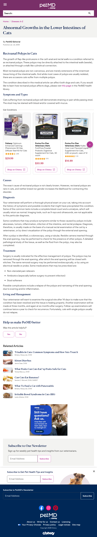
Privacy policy (49, 525)
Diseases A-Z (17, 21)
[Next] (90, 144)
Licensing (66, 522)
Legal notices (64, 525)
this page (66, 85)
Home (6, 21)
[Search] (90, 13)
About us (31, 522)
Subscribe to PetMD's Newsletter (18, 490)
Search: (8, 13)
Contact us (55, 522)
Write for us (42, 522)
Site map (76, 525)
